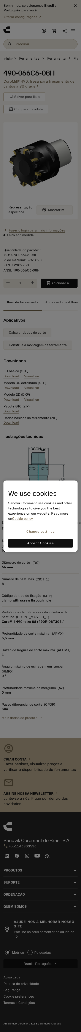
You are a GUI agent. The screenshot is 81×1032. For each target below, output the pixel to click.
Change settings (40, 532)
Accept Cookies (40, 543)
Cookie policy (22, 519)
